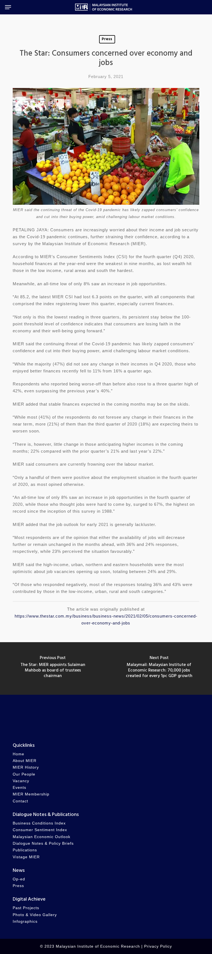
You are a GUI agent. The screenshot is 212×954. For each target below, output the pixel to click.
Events (19, 788)
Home (18, 754)
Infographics (25, 921)
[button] (8, 7)
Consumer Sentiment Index (40, 830)
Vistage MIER (26, 857)
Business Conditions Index (39, 823)
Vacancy (21, 781)
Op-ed (19, 879)
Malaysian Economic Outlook (41, 837)
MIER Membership (31, 794)
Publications (25, 850)
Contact (20, 801)
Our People (24, 774)
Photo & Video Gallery (35, 915)
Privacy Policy (158, 946)
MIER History (26, 767)
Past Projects (26, 908)
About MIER (24, 761)
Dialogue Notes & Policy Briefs (43, 843)
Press (107, 39)
